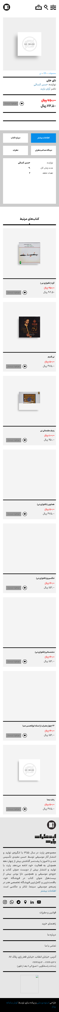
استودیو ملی (43, 1003)
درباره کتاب (15, 138)
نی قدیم (51, 357)
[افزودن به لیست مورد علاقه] (25, 292)
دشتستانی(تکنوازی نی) (44, 652)
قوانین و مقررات (47, 913)
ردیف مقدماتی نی (47, 430)
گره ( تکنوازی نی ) (47, 283)
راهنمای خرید (49, 924)
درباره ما (51, 935)
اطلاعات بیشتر (44, 138)
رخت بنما (50, 799)
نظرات (15, 150)
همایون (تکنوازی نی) (45, 504)
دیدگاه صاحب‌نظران (43, 150)
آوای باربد (45, 89)
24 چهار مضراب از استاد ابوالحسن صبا (38, 726)
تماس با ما (50, 946)
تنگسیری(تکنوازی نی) (45, 578)
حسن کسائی (41, 85)
